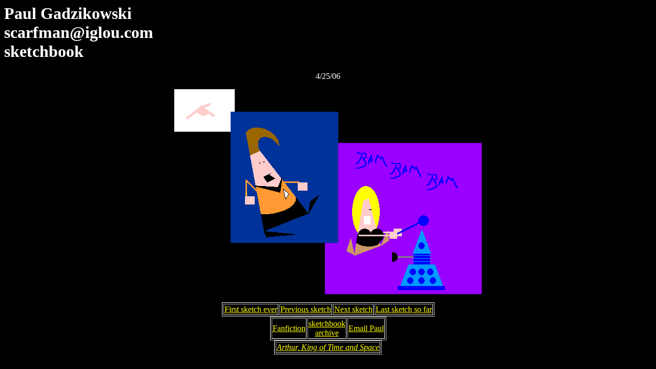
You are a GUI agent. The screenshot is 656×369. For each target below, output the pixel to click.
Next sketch (353, 309)
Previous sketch (305, 309)
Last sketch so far (404, 309)
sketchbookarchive (327, 328)
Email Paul (366, 328)
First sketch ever (250, 309)
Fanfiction (289, 328)
